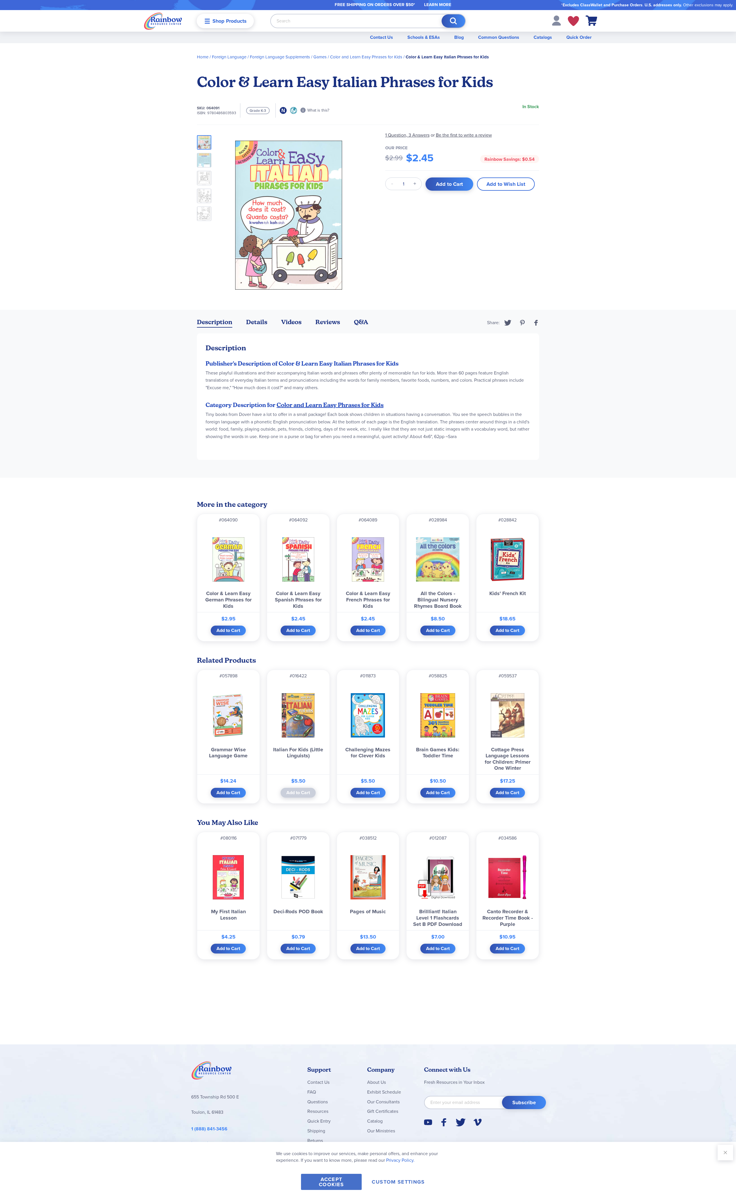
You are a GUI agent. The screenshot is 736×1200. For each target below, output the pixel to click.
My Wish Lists (573, 21)
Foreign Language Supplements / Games (288, 57)
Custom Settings (398, 1182)
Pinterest (522, 323)
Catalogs (543, 37)
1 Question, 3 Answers (407, 135)
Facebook (536, 323)
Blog (459, 37)
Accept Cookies (331, 1182)
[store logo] (163, 21)
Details (256, 322)
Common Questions (498, 37)
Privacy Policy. (400, 1160)
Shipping (316, 1131)
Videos (291, 322)
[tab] (214, 323)
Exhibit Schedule (384, 1092)
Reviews (327, 322)
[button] (556, 20)
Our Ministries (381, 1131)
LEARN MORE (437, 4)
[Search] (453, 21)
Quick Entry (319, 1121)
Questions (317, 1101)
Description (214, 322)
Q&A (361, 322)
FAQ (311, 1092)
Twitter (507, 323)
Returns (315, 1140)
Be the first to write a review (464, 135)
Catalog (375, 1121)
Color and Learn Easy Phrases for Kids (366, 57)
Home (202, 57)
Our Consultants (383, 1101)
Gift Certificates (382, 1111)
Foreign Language (229, 57)
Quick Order (579, 37)
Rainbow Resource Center (211, 1072)
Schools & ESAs (423, 37)
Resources (317, 1111)
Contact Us (381, 37)
